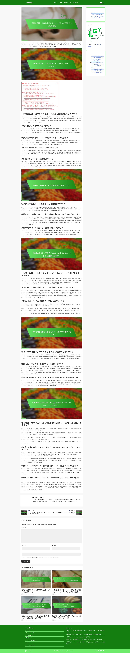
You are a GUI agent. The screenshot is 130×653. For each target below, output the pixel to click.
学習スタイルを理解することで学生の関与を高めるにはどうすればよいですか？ (39, 93)
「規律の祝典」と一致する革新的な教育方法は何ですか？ (34, 99)
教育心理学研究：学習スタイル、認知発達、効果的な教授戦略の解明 (84, 634)
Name (24, 545)
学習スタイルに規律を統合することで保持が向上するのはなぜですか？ (37, 98)
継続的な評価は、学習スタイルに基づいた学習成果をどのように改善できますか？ (39, 109)
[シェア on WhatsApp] (104, 651)
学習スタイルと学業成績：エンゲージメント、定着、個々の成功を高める (85, 639)
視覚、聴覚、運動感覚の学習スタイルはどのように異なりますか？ (36, 89)
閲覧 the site (29, 637)
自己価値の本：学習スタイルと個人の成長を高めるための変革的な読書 (97, 71)
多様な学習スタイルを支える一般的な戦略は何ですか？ (34, 95)
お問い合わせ (67, 2)
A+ (27, 651)
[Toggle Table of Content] (56, 83)
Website (24, 551)
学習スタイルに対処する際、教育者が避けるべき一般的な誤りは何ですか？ (38, 108)
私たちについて (30, 632)
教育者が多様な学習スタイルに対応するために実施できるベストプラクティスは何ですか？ (41, 106)
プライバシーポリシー (31, 640)
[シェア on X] (99, 651)
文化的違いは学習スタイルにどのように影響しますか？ (34, 102)
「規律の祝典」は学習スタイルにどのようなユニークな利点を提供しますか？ (39, 96)
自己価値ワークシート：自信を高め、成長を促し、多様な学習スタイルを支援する (85, 642)
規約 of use (29, 642)
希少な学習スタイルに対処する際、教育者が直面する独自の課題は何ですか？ (38, 103)
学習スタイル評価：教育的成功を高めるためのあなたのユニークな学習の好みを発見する (85, 631)
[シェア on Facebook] (101, 2)
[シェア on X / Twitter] (103, 2)
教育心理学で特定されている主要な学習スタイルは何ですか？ (35, 88)
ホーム (56, 2)
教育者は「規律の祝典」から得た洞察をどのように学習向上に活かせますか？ (39, 105)
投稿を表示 (75, 2)
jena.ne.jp (29, 2)
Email (54, 545)
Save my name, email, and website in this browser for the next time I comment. (40, 557)
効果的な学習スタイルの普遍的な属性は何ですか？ (33, 92)
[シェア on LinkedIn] (101, 651)
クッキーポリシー (30, 645)
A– (30, 651)
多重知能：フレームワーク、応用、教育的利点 (78, 637)
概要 (61, 2)
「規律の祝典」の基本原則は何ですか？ (31, 86)
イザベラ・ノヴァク (38, 498)
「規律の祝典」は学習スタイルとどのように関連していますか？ (36, 85)
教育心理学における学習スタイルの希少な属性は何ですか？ (35, 101)
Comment (24, 527)
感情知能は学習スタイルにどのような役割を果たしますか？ (35, 90)
